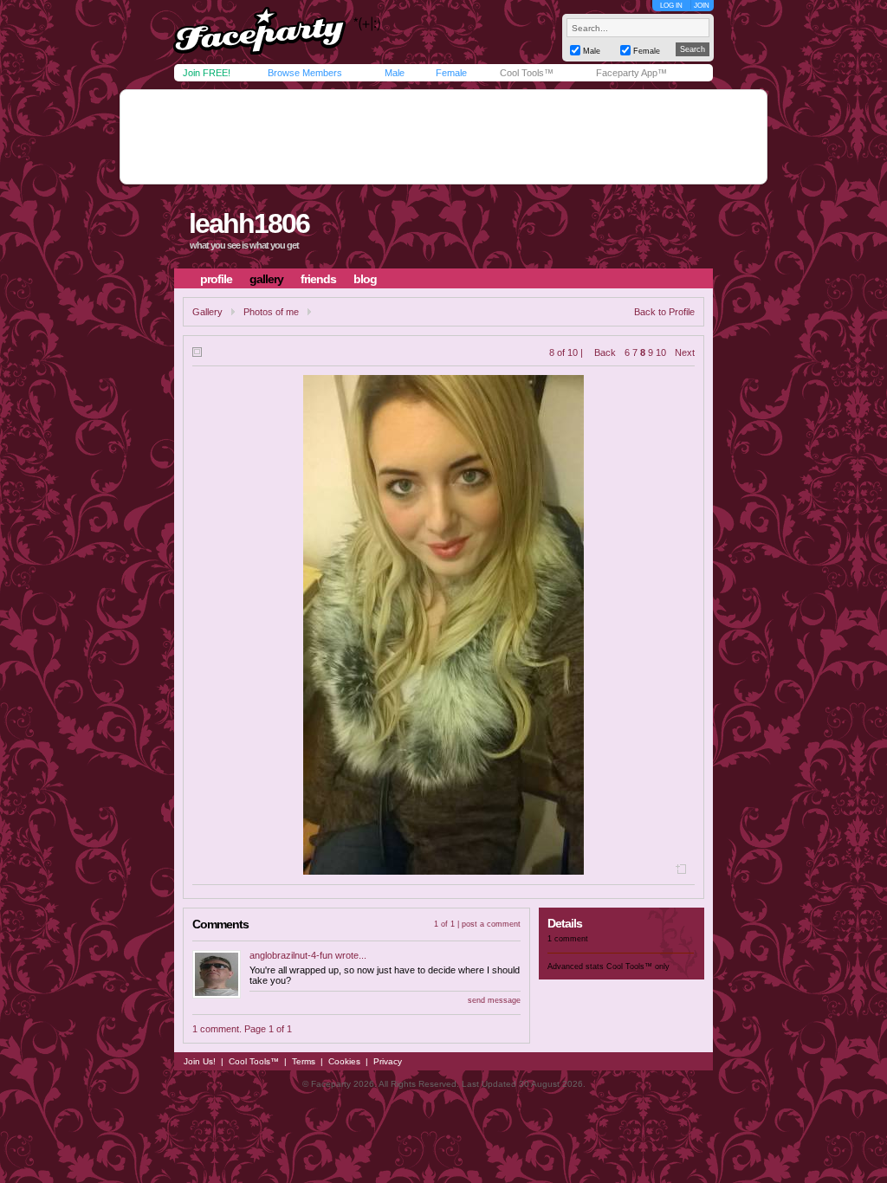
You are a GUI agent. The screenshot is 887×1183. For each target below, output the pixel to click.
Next (685, 352)
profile (216, 279)
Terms (303, 1061)
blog (365, 279)
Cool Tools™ (527, 73)
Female (451, 73)
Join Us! (200, 1061)
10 (661, 352)
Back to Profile (664, 312)
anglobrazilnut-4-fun (291, 955)
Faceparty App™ (631, 73)
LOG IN (671, 6)
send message (494, 1000)
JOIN (701, 6)
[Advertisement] (443, 137)
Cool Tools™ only (638, 966)
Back (605, 352)
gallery (266, 279)
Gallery (207, 312)
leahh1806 (249, 223)
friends (318, 279)
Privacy (387, 1061)
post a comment (491, 924)
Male (395, 73)
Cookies (344, 1061)
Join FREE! (206, 73)
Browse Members (305, 73)
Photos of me (271, 312)
